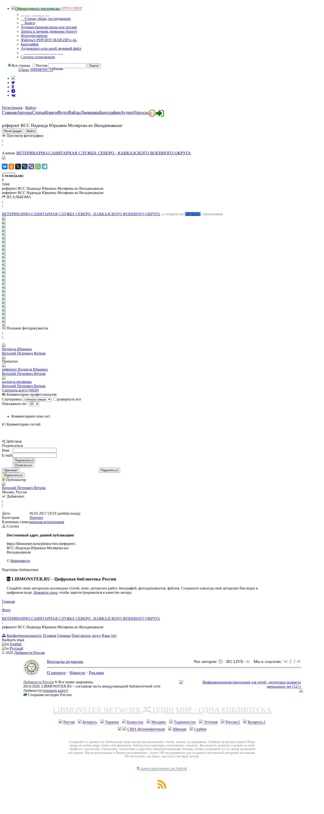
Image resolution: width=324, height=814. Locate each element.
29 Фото (192, 214)
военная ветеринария (47, 522)
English (16, 644)
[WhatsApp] (38, 166)
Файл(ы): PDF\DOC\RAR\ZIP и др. (49, 40)
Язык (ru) (109, 636)
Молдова (158, 722)
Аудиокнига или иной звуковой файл (51, 48)
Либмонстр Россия (29, 653)
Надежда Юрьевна (17, 349)
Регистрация (12, 108)
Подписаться (13, 475)
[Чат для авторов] (221, 661)
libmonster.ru (20, 561)
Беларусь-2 (256, 722)
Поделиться (109, 470)
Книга (29, 23)
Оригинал (11, 470)
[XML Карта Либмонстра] (162, 787)
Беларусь (90, 722)
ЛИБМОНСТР (42, 70)
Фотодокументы (34, 36)
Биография (29, 44)
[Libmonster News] (299, 661)
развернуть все (69, 399)
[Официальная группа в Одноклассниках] (12, 87)
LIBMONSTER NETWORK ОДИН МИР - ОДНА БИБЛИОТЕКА (162, 710)
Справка (64, 636)
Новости (77, 672)
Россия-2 (233, 722)
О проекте (56, 672)
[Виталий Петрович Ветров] (4, 484)
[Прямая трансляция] (248, 661)
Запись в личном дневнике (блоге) (49, 31)
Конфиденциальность (24, 636)
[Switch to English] (13, 78)
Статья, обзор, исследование (47, 19)
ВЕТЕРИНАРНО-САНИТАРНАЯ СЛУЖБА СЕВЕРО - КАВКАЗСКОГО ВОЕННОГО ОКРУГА (103, 153)
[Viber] (31, 166)
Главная (8, 601)
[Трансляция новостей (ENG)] (13, 83)
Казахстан (135, 722)
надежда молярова (17, 382)
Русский (16, 648)
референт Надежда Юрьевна (25, 369)
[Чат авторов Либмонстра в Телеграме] (13, 91)
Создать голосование (38, 57)
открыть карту (55, 690)
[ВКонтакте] (5, 166)
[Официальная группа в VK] (13, 95)
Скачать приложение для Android (163, 768)
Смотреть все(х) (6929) (20, 390)
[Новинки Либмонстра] (290, 661)
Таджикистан (185, 722)
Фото (6, 610)
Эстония (211, 722)
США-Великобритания (146, 729)
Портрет (36, 518)
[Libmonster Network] (240, 686)
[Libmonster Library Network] (301, 691)
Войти (30, 108)
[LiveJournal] (25, 166)
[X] (18, 166)
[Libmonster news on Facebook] (294, 661)
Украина (112, 722)
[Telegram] (44, 166)
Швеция (179, 729)
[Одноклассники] (11, 166)
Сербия (200, 729)
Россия (68, 722)
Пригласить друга (86, 636)
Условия (49, 636)
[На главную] (31, 674)
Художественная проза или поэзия (49, 27)
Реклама (96, 672)
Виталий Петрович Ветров (24, 353)
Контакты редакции (65, 661)
